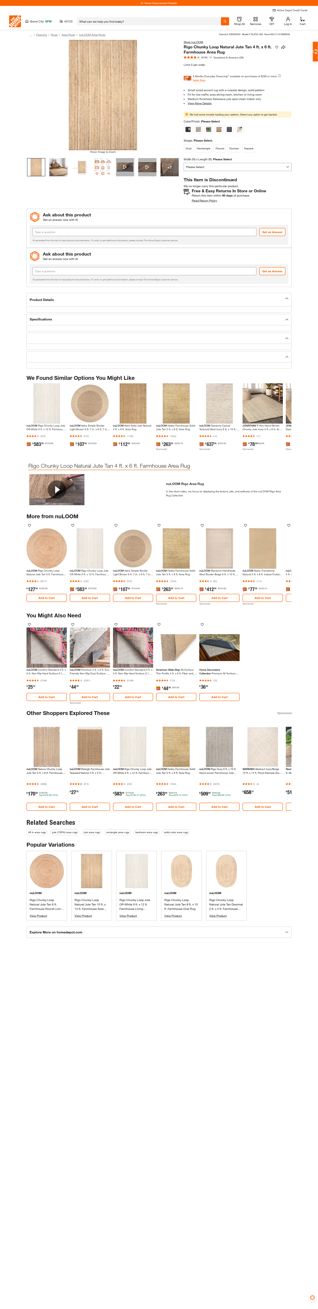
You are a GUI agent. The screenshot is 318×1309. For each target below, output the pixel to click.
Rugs (54, 34)
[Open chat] (315, 51)
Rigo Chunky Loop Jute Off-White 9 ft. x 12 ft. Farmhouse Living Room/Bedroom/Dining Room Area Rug (134, 908)
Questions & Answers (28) (228, 57)
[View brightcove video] (125, 167)
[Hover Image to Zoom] (103, 95)
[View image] (36, 167)
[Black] (188, 129)
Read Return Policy (204, 200)
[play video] (57, 489)
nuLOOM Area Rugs (92, 34)
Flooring (41, 34)
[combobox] (149, 21)
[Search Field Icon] (225, 21)
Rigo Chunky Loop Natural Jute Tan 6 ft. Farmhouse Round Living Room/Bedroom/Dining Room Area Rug (46, 908)
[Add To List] (277, 47)
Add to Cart (46, 598)
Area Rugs (68, 34)
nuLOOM (36, 893)
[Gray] (198, 129)
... (30, 35)
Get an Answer (272, 232)
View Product (38, 915)
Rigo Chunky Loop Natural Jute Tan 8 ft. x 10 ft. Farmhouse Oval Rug (181, 904)
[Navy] (229, 129)
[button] (159, 299)
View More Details (200, 103)
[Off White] (239, 129)
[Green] (208, 129)
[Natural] (219, 129)
